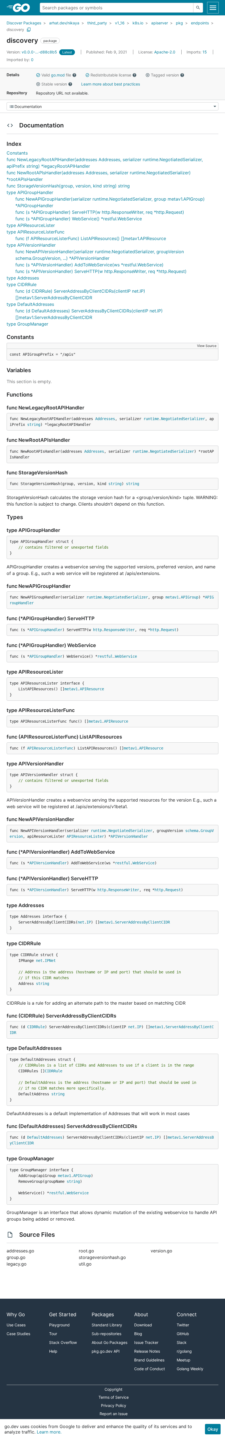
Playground (59, 1325)
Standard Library (107, 1325)
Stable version (54, 84)
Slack (182, 1342)
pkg (179, 23)
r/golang (184, 1351)
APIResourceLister (85, 836)
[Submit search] (198, 8)
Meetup (183, 1360)
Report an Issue (114, 1413)
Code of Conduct (149, 1368)
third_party (97, 23)
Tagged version (165, 75)
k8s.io (138, 23)
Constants (17, 153)
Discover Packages (24, 23)
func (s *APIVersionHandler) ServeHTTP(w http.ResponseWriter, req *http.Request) (101, 271)
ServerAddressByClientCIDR (142, 922)
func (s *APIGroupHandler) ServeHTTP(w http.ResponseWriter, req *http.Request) (99, 212)
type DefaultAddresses (30, 304)
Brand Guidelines (149, 1360)
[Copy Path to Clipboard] (28, 29)
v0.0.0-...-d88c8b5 (32, 52)
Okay (212, 1429)
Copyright (113, 1389)
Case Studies (18, 1333)
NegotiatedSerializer (183, 419)
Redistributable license (110, 75)
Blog (138, 1333)
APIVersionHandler (129, 836)
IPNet (50, 960)
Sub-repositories (106, 1333)
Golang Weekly (190, 1368)
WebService (126, 656)
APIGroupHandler (45, 630)
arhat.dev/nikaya (64, 23)
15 (197, 52)
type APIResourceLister (31, 225)
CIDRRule (36, 1027)
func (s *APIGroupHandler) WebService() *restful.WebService (78, 218)
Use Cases (16, 1325)
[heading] (23, 7)
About (141, 1314)
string (33, 424)
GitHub (183, 1333)
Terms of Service (114, 1397)
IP (88, 922)
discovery (15, 29)
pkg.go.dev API (106, 1351)
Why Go (16, 1314)
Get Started (62, 1314)
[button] (38, 75)
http (97, 630)
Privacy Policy (113, 1405)
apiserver (159, 23)
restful (105, 656)
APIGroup (189, 597)
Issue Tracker (146, 1342)
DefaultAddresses (44, 1137)
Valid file (56, 75)
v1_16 (120, 23)
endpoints (200, 23)
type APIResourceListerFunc (35, 232)
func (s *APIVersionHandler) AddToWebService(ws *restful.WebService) (89, 264)
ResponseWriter (119, 630)
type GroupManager (27, 324)
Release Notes (147, 1351)
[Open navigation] (212, 7)
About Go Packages (109, 1342)
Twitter (183, 1325)
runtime (151, 419)
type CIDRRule (21, 284)
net (81, 922)
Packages (103, 1314)
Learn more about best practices (110, 84)
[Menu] (112, 106)
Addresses (105, 419)
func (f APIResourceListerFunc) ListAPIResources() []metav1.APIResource (90, 238)
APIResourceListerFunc (50, 748)
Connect (187, 1314)
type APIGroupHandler (30, 192)
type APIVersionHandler (31, 245)
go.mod (58, 75)
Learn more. (49, 1432)
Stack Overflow (63, 1342)
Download (143, 1325)
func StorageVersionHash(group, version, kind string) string (68, 186)
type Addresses (23, 278)
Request (168, 630)
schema (191, 830)
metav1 (172, 597)
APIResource (92, 689)
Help (53, 1351)
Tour (53, 1333)
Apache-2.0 (164, 52)
